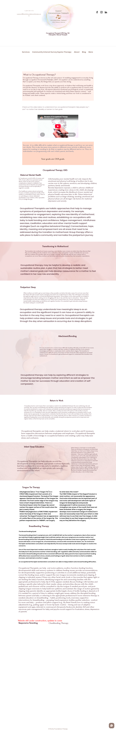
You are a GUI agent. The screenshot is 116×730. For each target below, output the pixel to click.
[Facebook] (97, 12)
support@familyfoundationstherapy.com (29, 14)
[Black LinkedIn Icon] (105, 12)
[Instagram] (101, 12)
